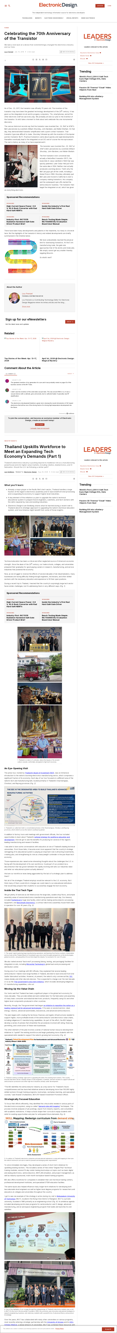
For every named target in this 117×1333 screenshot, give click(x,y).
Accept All (108, 1329)
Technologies (27, 18)
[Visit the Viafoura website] (70, 413)
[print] (74, 59)
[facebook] (33, 59)
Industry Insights (10, 441)
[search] (9, 5)
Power (6, 27)
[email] (46, 59)
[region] (39, 393)
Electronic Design (30, 472)
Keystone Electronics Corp (89, 53)
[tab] (10, 373)
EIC (71, 976)
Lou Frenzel (8, 52)
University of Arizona (55, 1322)
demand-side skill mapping (49, 1106)
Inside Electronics (88, 18)
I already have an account (39, 428)
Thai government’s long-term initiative (29, 982)
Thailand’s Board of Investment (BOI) (39, 773)
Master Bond (84, 56)
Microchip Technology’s (35, 964)
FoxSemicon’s (16, 900)
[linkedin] (36, 59)
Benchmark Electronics (26, 903)
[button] (5, 5)
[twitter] (40, 59)
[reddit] (43, 59)
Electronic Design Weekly (54, 18)
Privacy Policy (59, 1328)
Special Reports (72, 18)
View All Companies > (96, 63)
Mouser (82, 59)
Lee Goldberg (9, 472)
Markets (38, 18)
